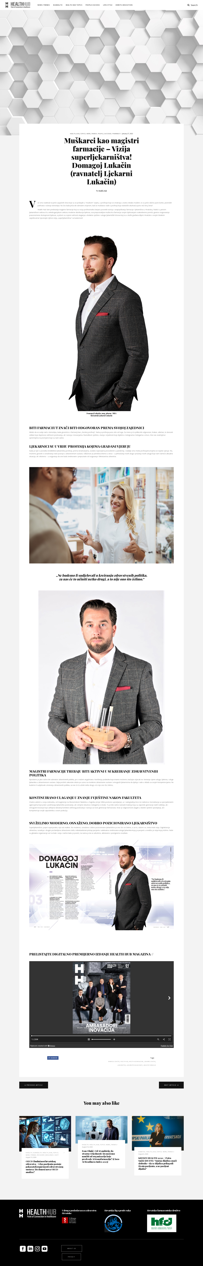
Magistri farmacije (150, 1065)
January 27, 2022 (127, 134)
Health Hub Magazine (136, 1061)
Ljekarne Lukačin (149, 1061)
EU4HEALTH (37, 1152)
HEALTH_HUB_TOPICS (78, 133)
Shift (57, 1155)
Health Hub (102, 191)
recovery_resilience (45, 1155)
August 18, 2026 (87, 1147)
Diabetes (141, 1152)
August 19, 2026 (31, 1157)
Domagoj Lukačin (113, 1061)
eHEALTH (29, 1152)
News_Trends (92, 133)
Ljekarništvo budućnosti (135, 1065)
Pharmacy (116, 133)
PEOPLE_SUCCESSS (104, 133)
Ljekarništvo (121, 1065)
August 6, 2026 (143, 1154)
